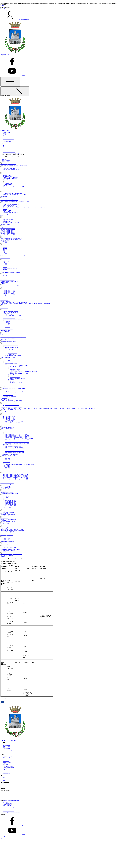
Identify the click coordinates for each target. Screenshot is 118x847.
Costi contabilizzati (4, 513)
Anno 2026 (5, 246)
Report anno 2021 (6, 539)
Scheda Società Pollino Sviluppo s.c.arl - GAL (12, 315)
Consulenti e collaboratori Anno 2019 (7, 230)
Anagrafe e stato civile (7, 756)
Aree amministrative (7, 746)
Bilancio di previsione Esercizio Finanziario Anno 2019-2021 (17, 436)
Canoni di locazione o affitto (5, 487)
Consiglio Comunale (9, 184)
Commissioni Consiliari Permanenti (10, 206)
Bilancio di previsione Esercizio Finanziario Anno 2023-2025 (17, 442)
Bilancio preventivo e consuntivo (6, 428)
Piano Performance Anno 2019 (9, 290)
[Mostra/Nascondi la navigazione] (10, 81)
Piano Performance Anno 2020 (9, 291)
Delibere (4, 180)
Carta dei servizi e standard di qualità (7, 514)
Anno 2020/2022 (6, 462)
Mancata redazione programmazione (10, 392)
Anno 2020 (5, 248)
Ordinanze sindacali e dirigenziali (11, 347)
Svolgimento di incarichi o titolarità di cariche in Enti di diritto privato (13, 227)
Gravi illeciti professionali (8, 395)
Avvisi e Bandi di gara (4, 399)
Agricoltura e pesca (6, 773)
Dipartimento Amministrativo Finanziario (11, 222)
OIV (1, 271)
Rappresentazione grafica (5, 330)
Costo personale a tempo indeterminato (10, 276)
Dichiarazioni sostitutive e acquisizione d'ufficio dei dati (11, 335)
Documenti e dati (6, 751)
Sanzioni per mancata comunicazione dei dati (9, 200)
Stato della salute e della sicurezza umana (8, 532)
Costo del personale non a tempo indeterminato (12, 275)
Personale (2, 235)
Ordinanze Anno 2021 (12, 352)
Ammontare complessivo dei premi (7, 299)
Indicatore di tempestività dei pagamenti (8, 519)
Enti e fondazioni (6, 748)
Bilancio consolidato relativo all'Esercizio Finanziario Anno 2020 (15, 477)
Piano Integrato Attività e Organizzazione (11, 178)
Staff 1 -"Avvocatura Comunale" (16, 381)
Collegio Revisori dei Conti (8, 205)
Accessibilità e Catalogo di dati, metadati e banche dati (11, 554)
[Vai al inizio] (0, 700)
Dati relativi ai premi (4, 300)
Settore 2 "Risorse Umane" (15, 370)
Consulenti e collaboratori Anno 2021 (7, 232)
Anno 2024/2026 (6, 468)
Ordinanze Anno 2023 (12, 354)
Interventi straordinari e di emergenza (7, 550)
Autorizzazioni (6, 772)
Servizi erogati (3, 508)
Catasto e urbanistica (7, 762)
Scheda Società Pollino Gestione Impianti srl (11, 316)
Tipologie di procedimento (5, 333)
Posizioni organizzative (4, 240)
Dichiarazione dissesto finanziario (7, 483)
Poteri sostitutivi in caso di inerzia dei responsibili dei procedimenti (13, 337)
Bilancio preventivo (7, 431)
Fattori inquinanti (3, 528)
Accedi (1, 148)
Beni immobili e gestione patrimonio (7, 484)
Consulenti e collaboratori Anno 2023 (7, 233)
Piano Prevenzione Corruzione (9, 168)
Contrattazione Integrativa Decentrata (10, 268)
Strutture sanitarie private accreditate (7, 541)
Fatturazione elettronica (5, 792)
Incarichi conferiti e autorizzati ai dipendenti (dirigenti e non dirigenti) (13, 255)
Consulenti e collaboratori (5, 224)
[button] (6, 132)
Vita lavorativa (6, 758)
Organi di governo (6, 745)
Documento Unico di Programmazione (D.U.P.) (9, 455)
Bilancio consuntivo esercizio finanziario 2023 (14, 447)
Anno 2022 (5, 250)
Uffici (4, 747)
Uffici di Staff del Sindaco (8, 219)
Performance (2, 283)
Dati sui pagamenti (4, 518)
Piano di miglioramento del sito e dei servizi (11, 812)
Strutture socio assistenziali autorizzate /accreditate (10, 549)
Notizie (4, 777)
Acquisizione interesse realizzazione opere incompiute (13, 391)
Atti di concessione (4, 412)
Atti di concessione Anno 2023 (9, 417)
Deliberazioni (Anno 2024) (10, 505)
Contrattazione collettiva (5, 256)
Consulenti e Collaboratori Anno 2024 (7, 229)
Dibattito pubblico (3, 398)
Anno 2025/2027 (6, 459)
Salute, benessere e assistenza (8, 770)
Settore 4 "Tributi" (13, 372)
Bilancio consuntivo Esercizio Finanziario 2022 (14, 452)
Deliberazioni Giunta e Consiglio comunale (13, 355)
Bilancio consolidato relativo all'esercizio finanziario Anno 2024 (15, 474)
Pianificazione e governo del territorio (7, 521)
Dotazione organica (4, 241)
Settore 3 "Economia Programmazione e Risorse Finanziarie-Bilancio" (24, 371)
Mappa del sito (3, 836)
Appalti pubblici (6, 761)
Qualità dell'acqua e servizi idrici (6, 535)
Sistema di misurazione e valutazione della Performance (11, 285)
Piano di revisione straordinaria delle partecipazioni (13, 319)
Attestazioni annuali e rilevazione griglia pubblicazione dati (14, 194)
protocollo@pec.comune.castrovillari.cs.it (11, 800)
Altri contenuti (3, 551)
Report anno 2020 (6, 538)
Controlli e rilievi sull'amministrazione (7, 488)
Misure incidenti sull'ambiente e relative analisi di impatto (11, 529)
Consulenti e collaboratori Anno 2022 (7, 234)
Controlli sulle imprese (4, 384)
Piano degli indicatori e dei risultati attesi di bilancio (10, 454)
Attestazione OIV (3, 190)
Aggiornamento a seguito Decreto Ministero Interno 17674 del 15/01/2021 (19, 464)
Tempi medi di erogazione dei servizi (7, 512)
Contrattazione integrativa (5, 258)
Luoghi (4, 784)
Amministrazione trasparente (8, 807)
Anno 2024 (5, 252)
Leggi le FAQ (5, 802)
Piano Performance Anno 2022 (9, 293)
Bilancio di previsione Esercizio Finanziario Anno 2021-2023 (17, 439)
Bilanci (1, 424)
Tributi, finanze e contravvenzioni (9, 768)
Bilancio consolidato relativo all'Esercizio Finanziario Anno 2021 (15, 478)
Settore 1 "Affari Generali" (15, 369)
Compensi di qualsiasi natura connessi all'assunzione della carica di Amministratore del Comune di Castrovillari (24, 207)
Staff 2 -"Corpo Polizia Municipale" (17, 382)
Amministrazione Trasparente (9, 152)
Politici (4, 749)
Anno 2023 (5, 251)
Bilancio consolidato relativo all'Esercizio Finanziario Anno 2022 (15, 479)
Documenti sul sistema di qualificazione (10, 393)
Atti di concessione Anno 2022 (9, 416)
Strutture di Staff (6, 220)
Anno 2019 (5, 247)
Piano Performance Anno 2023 (9, 294)
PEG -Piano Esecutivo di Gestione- (7, 481)
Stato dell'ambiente (4, 527)
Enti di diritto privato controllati (6, 329)
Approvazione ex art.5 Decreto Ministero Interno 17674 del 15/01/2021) (19, 438)
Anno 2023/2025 (6, 467)
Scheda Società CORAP (7, 313)
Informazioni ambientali (5, 524)
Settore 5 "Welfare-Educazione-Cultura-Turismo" (19, 373)
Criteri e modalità (3, 411)
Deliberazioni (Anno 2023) (10, 504)
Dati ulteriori (2, 556)
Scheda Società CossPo (7, 314)
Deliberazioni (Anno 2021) (10, 502)
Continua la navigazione (5, 7)
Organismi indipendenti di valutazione (7, 507)
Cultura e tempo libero (7, 757)
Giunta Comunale (8, 183)
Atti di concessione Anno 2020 (9, 419)
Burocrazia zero (3, 188)
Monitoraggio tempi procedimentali (7, 334)
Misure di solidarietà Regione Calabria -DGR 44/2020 (13, 422)
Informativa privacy (7, 808)
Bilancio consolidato (4, 470)
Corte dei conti (3, 491)
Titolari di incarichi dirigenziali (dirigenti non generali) (10, 239)
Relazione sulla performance (5, 297)
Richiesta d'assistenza (7, 805)
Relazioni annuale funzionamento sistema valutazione (13, 193)
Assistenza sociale (6, 140)
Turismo (4, 763)
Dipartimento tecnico (7, 221)
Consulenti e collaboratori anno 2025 (7, 228)
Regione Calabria (3, 8)
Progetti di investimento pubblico (9, 396)
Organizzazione (3, 196)
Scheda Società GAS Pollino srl (9, 318)
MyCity (2, 838)
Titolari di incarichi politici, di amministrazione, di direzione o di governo (14, 201)
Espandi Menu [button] (3, 159)
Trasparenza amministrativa (8, 139)
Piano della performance (5, 286)
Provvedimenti (3, 339)
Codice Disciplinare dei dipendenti (7, 280)
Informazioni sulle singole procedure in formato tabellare (11, 407)
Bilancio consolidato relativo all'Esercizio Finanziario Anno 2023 (15, 475)
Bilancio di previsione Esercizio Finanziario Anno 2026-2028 (17, 434)
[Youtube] (3, 146)
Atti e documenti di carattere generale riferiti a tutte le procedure (12, 388)
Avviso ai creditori (6, 496)
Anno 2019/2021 (6, 460)
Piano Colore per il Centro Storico (7, 523)
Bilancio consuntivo (7, 444)
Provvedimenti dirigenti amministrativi (7, 357)
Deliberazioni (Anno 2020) (10, 501)
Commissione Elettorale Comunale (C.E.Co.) (11, 212)
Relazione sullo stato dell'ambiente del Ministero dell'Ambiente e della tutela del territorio (17, 533)
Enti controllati (3, 304)
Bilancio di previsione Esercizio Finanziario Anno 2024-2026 (17, 443)
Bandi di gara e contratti (5, 386)
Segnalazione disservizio (7, 804)
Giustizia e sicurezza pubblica (8, 767)
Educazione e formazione (8, 766)
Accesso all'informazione (8, 137)
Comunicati (5, 778)
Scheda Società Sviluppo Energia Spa (10, 311)
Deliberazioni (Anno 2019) (10, 500)
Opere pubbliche (3, 520)
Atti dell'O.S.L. (6, 497)
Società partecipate (4, 308)
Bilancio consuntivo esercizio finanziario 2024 (14, 446)
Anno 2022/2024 (6, 466)
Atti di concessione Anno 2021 (9, 420)
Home (4, 150)
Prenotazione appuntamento (8, 803)
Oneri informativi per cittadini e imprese (8, 164)
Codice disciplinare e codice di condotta (10, 177)
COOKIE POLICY (4, 5)
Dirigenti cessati (3, 279)
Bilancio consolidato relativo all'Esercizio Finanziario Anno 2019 (15, 476)
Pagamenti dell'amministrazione (6, 515)
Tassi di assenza (3, 242)
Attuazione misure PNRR (5, 160)
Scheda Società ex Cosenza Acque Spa (10, 312)
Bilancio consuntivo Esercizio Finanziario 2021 (14, 451)
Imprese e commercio (7, 760)
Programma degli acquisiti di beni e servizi (11, 405)
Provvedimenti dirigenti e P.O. (11, 363)
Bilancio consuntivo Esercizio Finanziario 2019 (14, 448)
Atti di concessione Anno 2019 (9, 418)
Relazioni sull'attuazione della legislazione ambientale (10, 531)
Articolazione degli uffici (5, 214)
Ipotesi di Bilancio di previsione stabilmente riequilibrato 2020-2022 (18, 437)
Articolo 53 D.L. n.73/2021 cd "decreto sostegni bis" (13, 421)
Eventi (4, 785)
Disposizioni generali (4, 161)
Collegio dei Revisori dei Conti (6, 492)
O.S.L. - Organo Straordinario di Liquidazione (9, 493)
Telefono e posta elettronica (5, 215)
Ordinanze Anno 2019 (12, 349)
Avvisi (4, 780)
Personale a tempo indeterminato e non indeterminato (10, 272)
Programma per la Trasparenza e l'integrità (11, 169)
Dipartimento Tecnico (12, 374)
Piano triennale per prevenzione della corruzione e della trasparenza (13, 165)
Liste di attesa (3, 511)
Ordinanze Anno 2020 (12, 350)
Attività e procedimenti (4, 331)
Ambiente (5, 769)
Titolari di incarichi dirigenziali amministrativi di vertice (11, 238)
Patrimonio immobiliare (5, 486)
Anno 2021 (5, 249)
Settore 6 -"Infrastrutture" (15, 377)
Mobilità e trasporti (6, 764)
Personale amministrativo (8, 750)
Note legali (5, 809)
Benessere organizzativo (5, 301)
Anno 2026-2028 (6, 458)
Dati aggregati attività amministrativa (7, 338)
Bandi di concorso (4, 282)
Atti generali (2, 171)
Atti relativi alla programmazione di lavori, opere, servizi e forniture (13, 401)
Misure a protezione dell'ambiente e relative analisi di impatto (12, 530)
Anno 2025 (5, 253)
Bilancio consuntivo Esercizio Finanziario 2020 (14, 449)
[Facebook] (3, 145)
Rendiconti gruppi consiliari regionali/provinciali (9, 198)
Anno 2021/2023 (6, 465)
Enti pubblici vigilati (4, 306)
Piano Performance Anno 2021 (9, 292)
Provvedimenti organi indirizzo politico (8, 341)
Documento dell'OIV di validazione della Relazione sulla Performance (14, 302)
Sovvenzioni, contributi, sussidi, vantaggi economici (13, 153)
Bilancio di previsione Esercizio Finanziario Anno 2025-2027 (17, 435)
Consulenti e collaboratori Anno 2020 (7, 231)
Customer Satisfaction (4, 794)
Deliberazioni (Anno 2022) (10, 503)
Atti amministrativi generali (8, 176)
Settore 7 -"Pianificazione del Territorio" (18, 378)
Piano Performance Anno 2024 (9, 295)
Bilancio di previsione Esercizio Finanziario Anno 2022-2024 (17, 440)
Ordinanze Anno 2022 (12, 353)
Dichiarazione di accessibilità (8, 811)
